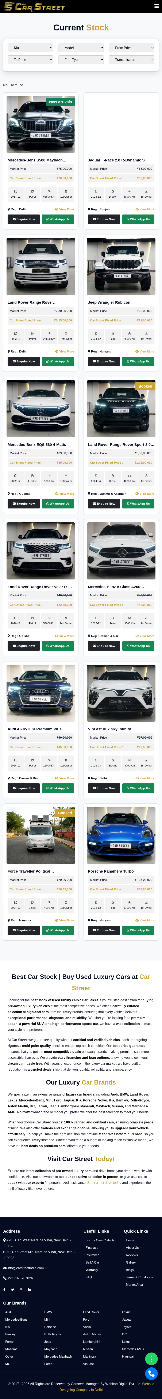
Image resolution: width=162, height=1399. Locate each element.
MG (8, 1364)
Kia (7, 1327)
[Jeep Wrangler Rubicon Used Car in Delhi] (121, 266)
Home (130, 1240)
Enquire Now (25, 219)
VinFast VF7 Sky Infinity (109, 729)
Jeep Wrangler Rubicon (109, 302)
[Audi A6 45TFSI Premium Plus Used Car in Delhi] (41, 693)
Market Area (134, 1284)
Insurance (92, 1255)
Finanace (92, 1247)
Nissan (88, 1349)
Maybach (50, 1349)
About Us (132, 1247)
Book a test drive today (104, 1183)
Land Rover (91, 1312)
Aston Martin (92, 1334)
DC (124, 1334)
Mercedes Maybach (58, 1356)
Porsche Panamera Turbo (111, 871)
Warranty (92, 1270)
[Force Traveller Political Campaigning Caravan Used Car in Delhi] (41, 835)
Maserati (11, 1349)
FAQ (89, 1277)
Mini (47, 1319)
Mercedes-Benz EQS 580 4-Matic (37, 445)
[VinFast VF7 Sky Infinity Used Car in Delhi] (121, 693)
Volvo (87, 1327)
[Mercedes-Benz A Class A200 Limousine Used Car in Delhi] (121, 550)
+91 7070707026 (20, 1278)
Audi (8, 1312)
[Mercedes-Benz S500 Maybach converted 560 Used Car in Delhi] (41, 124)
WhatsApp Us (59, 219)
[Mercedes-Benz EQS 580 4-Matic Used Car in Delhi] (41, 408)
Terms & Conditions (139, 1277)
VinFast (88, 1364)
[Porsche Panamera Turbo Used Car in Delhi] (121, 835)
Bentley (10, 1334)
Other (9, 1356)
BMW (48, 1312)
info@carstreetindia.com (25, 1268)
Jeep (47, 1341)
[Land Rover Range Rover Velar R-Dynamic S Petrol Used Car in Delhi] (41, 550)
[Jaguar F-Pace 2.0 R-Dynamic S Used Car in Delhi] (121, 124)
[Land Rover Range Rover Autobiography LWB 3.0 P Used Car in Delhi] (41, 266)
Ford (86, 1319)
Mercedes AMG (133, 1349)
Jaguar (127, 1319)
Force (48, 1364)
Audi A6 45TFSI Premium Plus (35, 729)
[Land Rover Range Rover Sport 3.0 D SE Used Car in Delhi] (121, 408)
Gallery (131, 1262)
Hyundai (128, 1356)
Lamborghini (91, 1341)
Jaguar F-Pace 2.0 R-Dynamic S (116, 160)
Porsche (50, 1327)
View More (66, 209)
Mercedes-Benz (16, 1319)
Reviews (132, 1255)
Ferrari (9, 1341)
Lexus (126, 1312)
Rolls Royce (52, 1334)
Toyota (126, 1327)
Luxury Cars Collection (101, 1240)
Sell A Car (92, 1262)
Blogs (130, 1270)
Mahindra (89, 1356)
